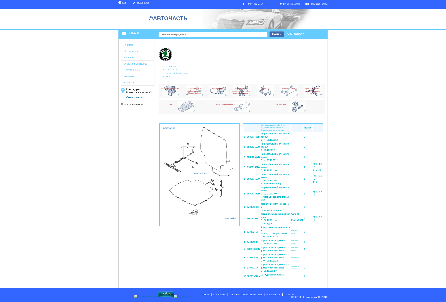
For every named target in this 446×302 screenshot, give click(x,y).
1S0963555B (253, 137)
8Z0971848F (253, 207)
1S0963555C (253, 147)
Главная (128, 44)
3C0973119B (253, 249)
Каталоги (129, 57)
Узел (168, 76)
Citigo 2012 (171, 69)
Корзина (134, 32)
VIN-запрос (295, 34)
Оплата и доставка (135, 63)
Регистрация (143, 2)
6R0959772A (253, 276)
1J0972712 (252, 232)
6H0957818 (252, 219)
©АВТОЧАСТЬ (168, 18)
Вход (124, 2)
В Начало (171, 66)
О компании (131, 51)
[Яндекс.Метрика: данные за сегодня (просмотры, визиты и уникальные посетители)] (183, 296)
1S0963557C (253, 167)
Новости (129, 82)
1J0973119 (252, 268)
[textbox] (213, 34)
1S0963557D (253, 194)
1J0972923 (252, 257)
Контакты (129, 76)
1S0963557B (253, 157)
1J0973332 (252, 242)
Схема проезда (134, 97)
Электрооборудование (177, 73)
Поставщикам (132, 69)
